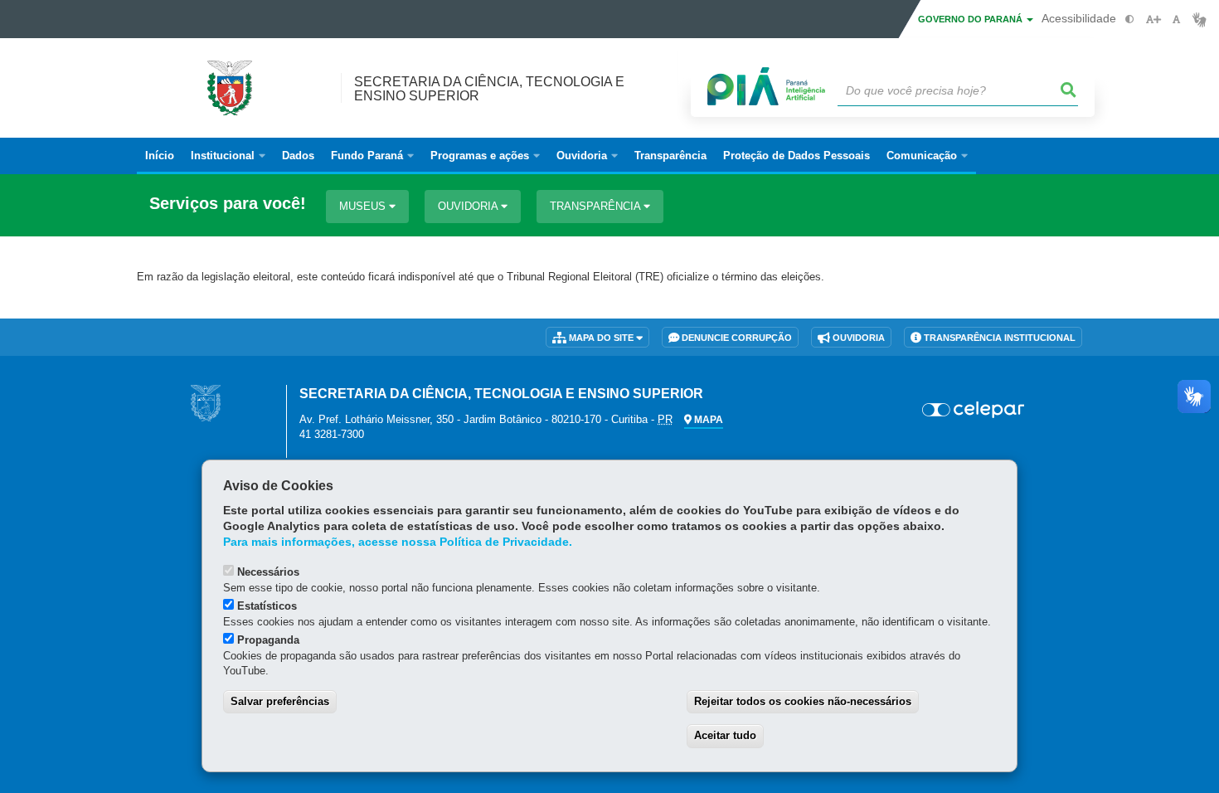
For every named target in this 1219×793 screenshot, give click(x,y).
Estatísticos (267, 606)
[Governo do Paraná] (205, 402)
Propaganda (268, 640)
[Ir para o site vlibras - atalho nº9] (1199, 19)
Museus (364, 206)
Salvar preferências (280, 701)
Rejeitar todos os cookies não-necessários (802, 701)
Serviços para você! (227, 203)
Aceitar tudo (725, 735)
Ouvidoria (469, 206)
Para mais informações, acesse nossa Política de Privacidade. (397, 542)
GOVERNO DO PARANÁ (971, 19)
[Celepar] (974, 409)
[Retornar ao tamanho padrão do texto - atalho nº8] (1176, 19)
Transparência (596, 206)
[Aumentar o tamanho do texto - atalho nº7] (1153, 19)
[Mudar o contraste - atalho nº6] (1129, 19)
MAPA (707, 420)
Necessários (268, 572)
